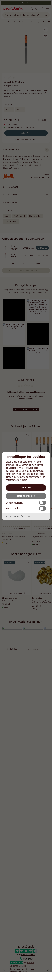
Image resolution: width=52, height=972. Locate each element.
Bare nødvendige (26, 496)
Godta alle (26, 487)
